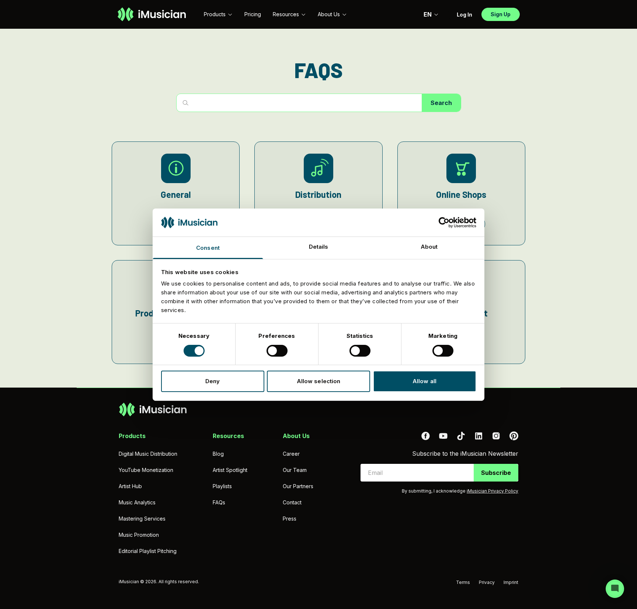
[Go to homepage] (151, 14)
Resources (286, 14)
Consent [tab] (208, 247)
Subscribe (496, 472)
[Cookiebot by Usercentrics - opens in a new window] (444, 222)
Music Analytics (137, 502)
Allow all (424, 381)
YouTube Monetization (146, 470)
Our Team (295, 470)
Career (291, 454)
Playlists (222, 486)
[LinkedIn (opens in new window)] (478, 435)
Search (441, 102)
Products (215, 14)
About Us (329, 14)
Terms (463, 582)
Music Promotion (139, 535)
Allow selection (319, 381)
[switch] (277, 351)
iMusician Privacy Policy (492, 491)
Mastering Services (142, 518)
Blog (218, 454)
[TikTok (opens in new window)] (460, 435)
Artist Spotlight (230, 470)
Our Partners (298, 486)
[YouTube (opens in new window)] (443, 435)
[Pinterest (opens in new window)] (513, 435)
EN (428, 14)
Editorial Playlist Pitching (148, 551)
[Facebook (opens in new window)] (425, 435)
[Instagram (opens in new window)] (496, 435)
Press (289, 518)
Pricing (252, 14)
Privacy (487, 582)
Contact (292, 502)
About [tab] (429, 246)
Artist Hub (130, 486)
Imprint (511, 582)
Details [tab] (318, 246)
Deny (212, 381)
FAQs (219, 502)
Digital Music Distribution (148, 454)
